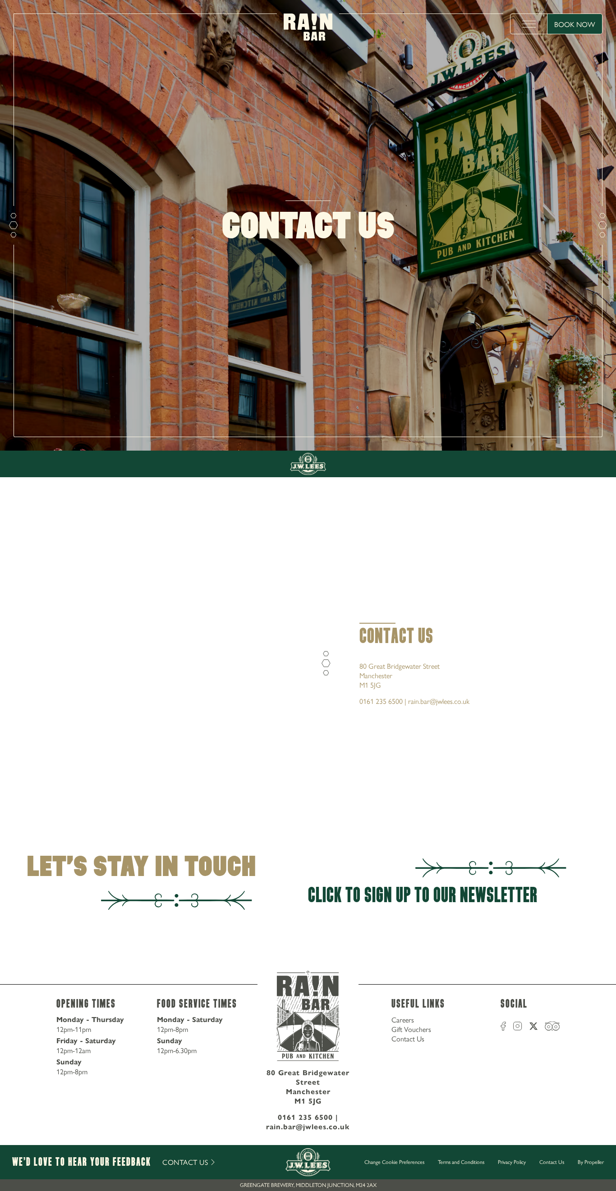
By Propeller (591, 1162)
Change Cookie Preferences (394, 1162)
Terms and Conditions (461, 1162)
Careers (402, 1019)
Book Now (574, 24)
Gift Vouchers (411, 1029)
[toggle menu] (529, 24)
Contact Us (407, 1038)
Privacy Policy (512, 1162)
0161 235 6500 (305, 1117)
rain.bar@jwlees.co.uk (308, 1127)
